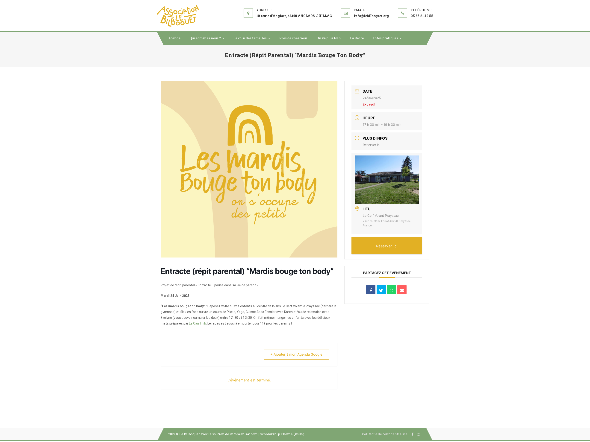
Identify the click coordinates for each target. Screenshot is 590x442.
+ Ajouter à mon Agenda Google (296, 354)
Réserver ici (371, 145)
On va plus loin (329, 38)
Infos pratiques (385, 38)
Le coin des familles (250, 38)
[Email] (402, 289)
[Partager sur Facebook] (370, 289)
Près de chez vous (293, 38)
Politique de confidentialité (384, 434)
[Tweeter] (381, 289)
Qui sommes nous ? (205, 38)
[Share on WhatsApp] (391, 289)
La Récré (357, 38)
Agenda (174, 38)
